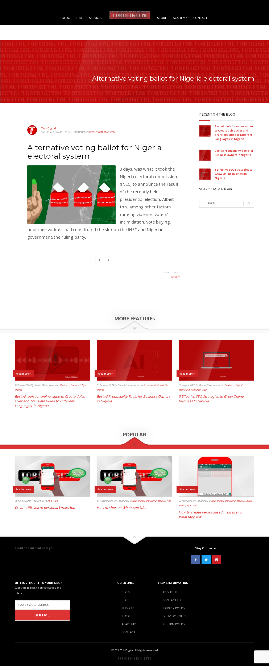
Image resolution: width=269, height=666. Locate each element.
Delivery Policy (231, 5)
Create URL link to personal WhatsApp (45, 507)
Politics (175, 277)
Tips (84, 385)
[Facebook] (7, 5)
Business (64, 385)
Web (204, 389)
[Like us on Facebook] (195, 559)
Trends (18, 389)
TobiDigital (48, 128)
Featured (109, 132)
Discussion (96, 132)
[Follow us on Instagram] (216, 559)
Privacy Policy (208, 5)
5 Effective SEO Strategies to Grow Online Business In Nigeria (233, 174)
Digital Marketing (147, 500)
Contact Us (188, 5)
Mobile (161, 500)
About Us (171, 5)
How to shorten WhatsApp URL (121, 507)
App (49, 500)
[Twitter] (14, 5)
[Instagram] (20, 5)
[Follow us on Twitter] (206, 559)
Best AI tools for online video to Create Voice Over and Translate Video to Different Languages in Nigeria (50, 401)
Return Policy (254, 5)
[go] (248, 203)
